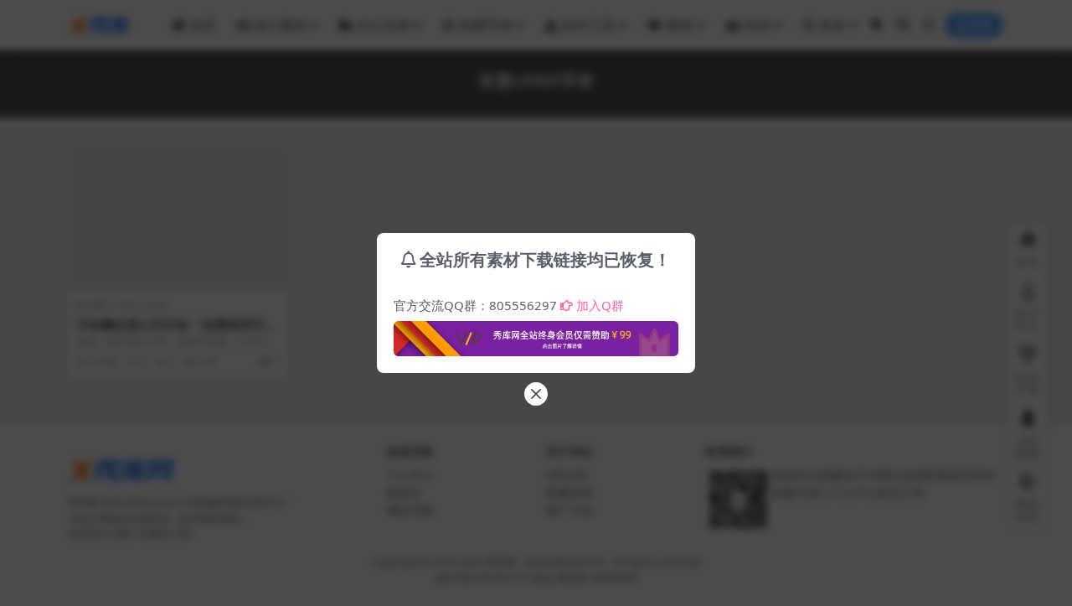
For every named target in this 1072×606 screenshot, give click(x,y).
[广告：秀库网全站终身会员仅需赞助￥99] (536, 333)
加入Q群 (600, 305)
